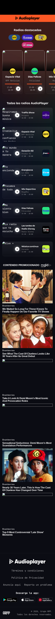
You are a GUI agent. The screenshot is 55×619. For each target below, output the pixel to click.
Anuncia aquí (12, 584)
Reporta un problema (38, 584)
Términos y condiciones (27, 570)
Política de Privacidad (27, 577)
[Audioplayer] (27, 18)
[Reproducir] (18, 88)
